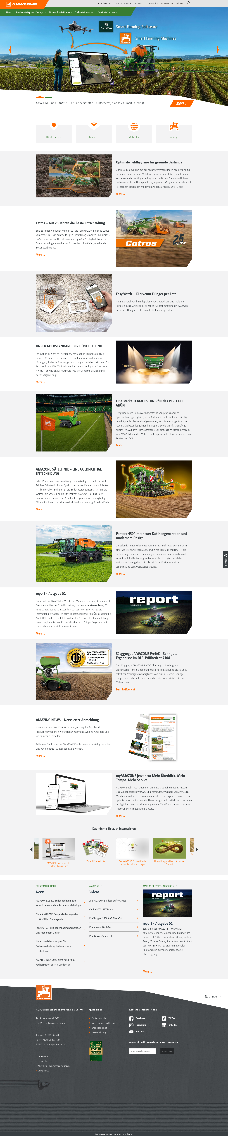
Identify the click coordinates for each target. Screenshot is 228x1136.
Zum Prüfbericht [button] (125, 689)
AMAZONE (94, 886)
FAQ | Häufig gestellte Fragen (104, 1023)
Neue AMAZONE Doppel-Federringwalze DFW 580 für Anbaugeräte (57, 916)
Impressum (43, 1056)
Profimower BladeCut (100, 927)
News (8, 12)
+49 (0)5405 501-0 (52, 1035)
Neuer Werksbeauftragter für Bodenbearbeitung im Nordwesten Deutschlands (54, 946)
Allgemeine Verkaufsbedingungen (54, 1065)
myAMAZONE (166, 3)
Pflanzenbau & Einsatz (59, 12)
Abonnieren (167, 1051)
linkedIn (172, 1024)
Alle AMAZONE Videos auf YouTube (107, 900)
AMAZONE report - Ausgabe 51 (159, 886)
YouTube (139, 1031)
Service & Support (106, 12)
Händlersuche (104, 3)
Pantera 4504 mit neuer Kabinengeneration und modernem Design (58, 930)
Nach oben (211, 996)
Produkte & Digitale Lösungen (30, 12)
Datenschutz (44, 1061)
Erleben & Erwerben (84, 12)
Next (197, 849)
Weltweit (179, 3)
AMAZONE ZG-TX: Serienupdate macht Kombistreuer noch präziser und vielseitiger (58, 903)
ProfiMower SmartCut (100, 936)
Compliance (43, 1070)
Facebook (140, 1018)
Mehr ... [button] (120, 193)
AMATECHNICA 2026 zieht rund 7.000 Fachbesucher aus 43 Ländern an (55, 962)
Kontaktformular (99, 1018)
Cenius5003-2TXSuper (101, 909)
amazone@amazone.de (54, 1044)
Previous (31, 849)
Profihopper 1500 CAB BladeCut (105, 918)
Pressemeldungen (46, 886)
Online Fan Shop (99, 1027)
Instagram (140, 1024)
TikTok (171, 1018)
